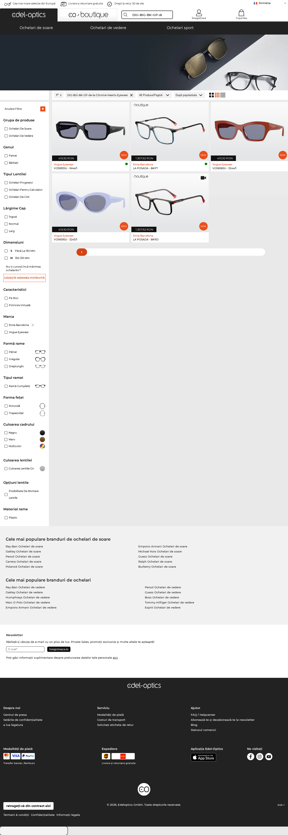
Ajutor (195, 708)
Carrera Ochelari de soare (23, 561)
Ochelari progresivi (21, 182)
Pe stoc (14, 298)
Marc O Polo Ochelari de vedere (28, 602)
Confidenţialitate (43, 814)
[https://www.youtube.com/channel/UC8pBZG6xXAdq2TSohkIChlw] (268, 757)
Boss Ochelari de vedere (162, 597)
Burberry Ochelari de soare (157, 566)
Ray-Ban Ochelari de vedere (25, 587)
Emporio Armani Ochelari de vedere (31, 607)
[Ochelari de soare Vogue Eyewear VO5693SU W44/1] (90, 129)
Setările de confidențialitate (22, 719)
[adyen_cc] (6, 756)
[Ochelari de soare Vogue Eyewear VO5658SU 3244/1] (249, 129)
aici (115, 657)
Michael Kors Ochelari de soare (160, 551)
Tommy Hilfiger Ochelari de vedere (169, 602)
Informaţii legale (68, 814)
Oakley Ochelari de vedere (24, 592)
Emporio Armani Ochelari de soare (162, 546)
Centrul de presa (15, 714)
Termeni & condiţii (16, 814)
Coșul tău (241, 18)
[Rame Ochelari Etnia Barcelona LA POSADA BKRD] (170, 200)
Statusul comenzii (203, 730)
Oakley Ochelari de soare (23, 551)
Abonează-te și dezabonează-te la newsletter (222, 719)
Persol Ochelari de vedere (163, 587)
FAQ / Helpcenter (203, 714)
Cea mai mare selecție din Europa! (34, 3)
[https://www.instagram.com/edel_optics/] (259, 757)
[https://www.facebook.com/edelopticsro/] (250, 757)
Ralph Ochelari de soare (155, 561)
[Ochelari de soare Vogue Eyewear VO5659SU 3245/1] (90, 200)
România (265, 3)
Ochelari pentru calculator (26, 189)
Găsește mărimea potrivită (24, 277)
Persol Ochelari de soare (23, 556)
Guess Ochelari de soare (155, 556)
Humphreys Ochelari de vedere (28, 597)
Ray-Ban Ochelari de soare (24, 546)
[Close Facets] (24, 95)
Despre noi (11, 708)
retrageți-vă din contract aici (28, 806)
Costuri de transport (111, 719)
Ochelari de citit (19, 196)
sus (280, 804)
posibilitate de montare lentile (24, 494)
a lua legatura (13, 724)
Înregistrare (199, 18)
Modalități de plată (110, 714)
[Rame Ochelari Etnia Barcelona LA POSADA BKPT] (170, 129)
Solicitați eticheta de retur (115, 724)
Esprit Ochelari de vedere (162, 607)
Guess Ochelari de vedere (163, 592)
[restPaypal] (28, 756)
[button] (29, 14)
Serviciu (103, 708)
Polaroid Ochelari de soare (24, 566)
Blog (194, 724)
